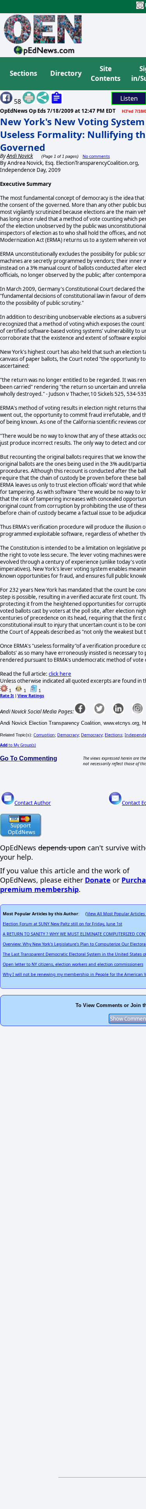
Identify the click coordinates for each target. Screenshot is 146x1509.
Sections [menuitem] (23, 73)
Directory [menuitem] (65, 73)
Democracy (68, 735)
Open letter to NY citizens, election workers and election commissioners (73, 964)
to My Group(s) (18, 745)
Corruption (44, 735)
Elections (113, 735)
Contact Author (32, 802)
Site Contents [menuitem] (105, 73)
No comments (96, 156)
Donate (98, 880)
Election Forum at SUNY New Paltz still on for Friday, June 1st (62, 924)
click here (60, 673)
